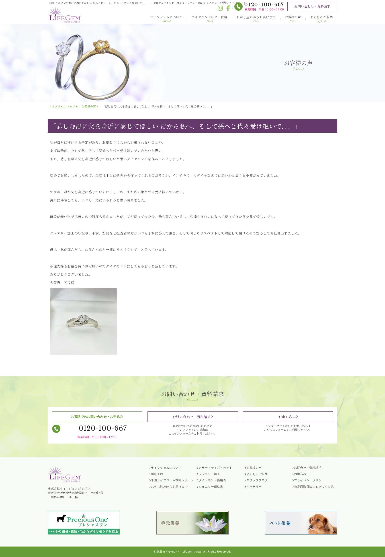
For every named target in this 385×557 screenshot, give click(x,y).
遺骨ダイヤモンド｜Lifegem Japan (180, 551)
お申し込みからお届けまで (256, 19)
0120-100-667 (264, 4)
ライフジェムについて (166, 19)
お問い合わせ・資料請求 (312, 6)
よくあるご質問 (321, 19)
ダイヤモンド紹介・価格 (209, 19)
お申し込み (287, 416)
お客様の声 (293, 19)
